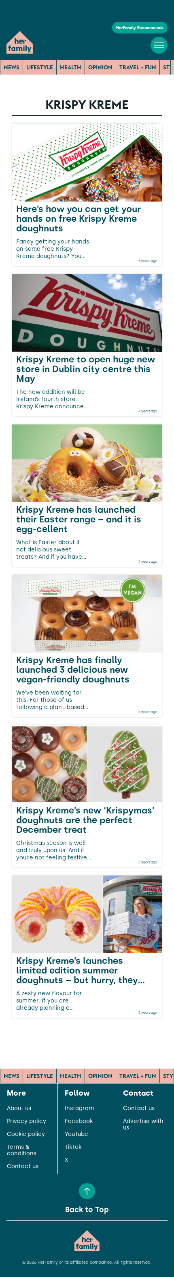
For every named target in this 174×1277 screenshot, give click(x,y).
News (11, 67)
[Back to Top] (87, 1191)
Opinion (100, 67)
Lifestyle (39, 67)
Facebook (79, 1121)
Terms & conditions (21, 1150)
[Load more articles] (87, 1035)
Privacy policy (26, 1121)
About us (19, 1108)
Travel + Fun (137, 67)
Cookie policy (26, 1134)
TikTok (73, 1147)
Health (70, 67)
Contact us (22, 1166)
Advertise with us (143, 1124)
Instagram (79, 1108)
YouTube (76, 1134)
